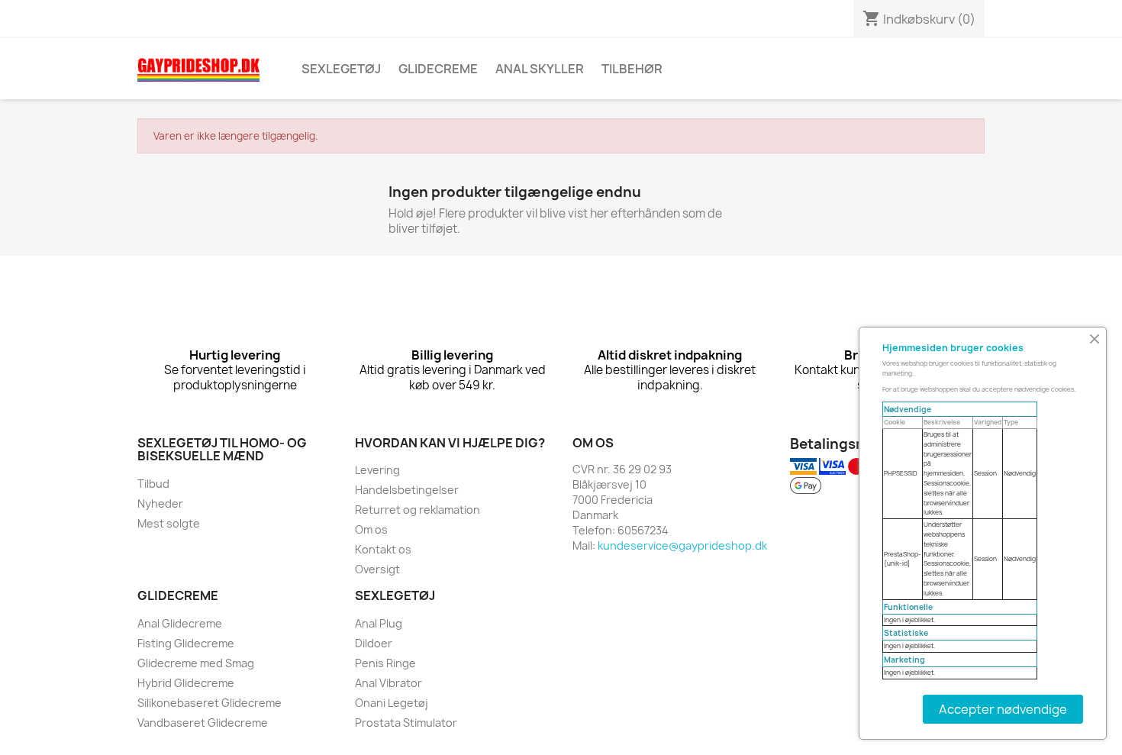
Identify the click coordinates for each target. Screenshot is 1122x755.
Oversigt (377, 569)
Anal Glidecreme (179, 623)
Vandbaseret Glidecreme (202, 722)
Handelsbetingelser (407, 489)
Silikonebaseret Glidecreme (209, 702)
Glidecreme (438, 68)
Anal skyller (539, 68)
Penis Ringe (385, 663)
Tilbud (153, 483)
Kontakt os (383, 549)
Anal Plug (378, 623)
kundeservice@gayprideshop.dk (682, 545)
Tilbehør (632, 68)
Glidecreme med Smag (195, 663)
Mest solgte (168, 523)
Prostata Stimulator (406, 722)
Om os (371, 529)
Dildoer (373, 643)
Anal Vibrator (388, 683)
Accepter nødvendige (1003, 709)
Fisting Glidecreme (185, 643)
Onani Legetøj (391, 702)
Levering (377, 470)
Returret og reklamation (417, 509)
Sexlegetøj (341, 68)
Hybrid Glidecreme (185, 683)
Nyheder (160, 503)
